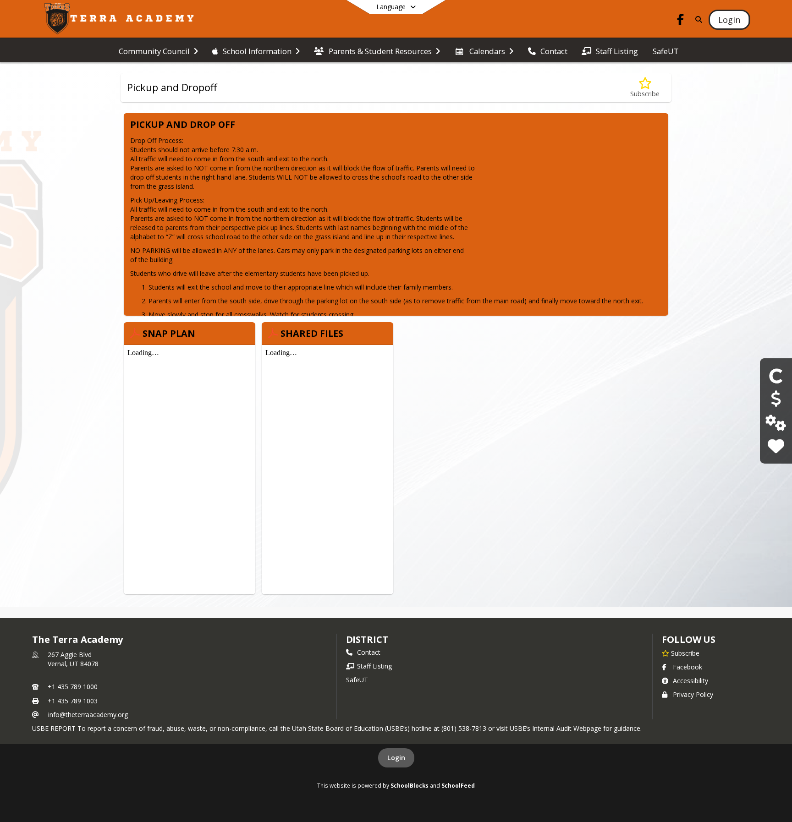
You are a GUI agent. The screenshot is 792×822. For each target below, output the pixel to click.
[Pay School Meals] (775, 399)
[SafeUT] (775, 446)
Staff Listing (374, 666)
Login (396, 757)
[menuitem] (158, 50)
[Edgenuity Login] (775, 422)
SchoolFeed (458, 785)
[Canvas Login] (775, 375)
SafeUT (357, 679)
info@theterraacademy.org (88, 714)
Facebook (687, 667)
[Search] (697, 19)
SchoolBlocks (409, 785)
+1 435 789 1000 (73, 686)
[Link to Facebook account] (681, 20)
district (367, 639)
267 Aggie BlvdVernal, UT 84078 (73, 659)
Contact (368, 652)
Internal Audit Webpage (566, 728)
